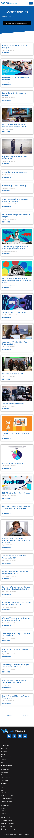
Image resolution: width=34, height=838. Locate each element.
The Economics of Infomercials (13, 404)
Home (4, 16)
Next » (27, 715)
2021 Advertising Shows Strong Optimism (16, 493)
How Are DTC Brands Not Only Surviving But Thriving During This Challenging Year (16, 507)
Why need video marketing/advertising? (15, 172)
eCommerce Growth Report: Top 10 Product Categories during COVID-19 (17, 604)
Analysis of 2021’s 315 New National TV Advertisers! (15, 78)
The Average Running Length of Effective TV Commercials (16, 635)
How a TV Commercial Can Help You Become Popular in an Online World (14, 126)
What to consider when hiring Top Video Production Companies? (15, 200)
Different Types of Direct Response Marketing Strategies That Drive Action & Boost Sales (16, 540)
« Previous (9, 715)
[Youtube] (25, 736)
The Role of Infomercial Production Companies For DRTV (14, 557)
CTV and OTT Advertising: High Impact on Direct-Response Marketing (16, 619)
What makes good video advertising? (14, 186)
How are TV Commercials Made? (13, 374)
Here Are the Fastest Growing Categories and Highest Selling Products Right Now (16, 588)
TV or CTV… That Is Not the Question (14, 312)
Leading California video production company (14, 94)
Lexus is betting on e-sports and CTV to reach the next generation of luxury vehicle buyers (16, 280)
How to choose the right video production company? (16, 216)
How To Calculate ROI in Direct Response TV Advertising (16, 697)
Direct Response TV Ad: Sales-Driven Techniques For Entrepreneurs (14, 681)
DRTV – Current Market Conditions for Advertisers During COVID (15, 572)
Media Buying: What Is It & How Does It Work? (15, 650)
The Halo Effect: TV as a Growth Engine (15, 433)
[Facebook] (9, 736)
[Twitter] (14, 736)
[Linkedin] (20, 736)
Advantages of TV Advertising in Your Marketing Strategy (14, 343)
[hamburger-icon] (31, 3)
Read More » (6, 53)
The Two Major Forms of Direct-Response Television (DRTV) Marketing (16, 666)
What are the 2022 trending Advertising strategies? (15, 47)
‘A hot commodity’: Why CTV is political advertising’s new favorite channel (15, 248)
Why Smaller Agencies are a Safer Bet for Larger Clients (16, 158)
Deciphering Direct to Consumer (13, 463)
